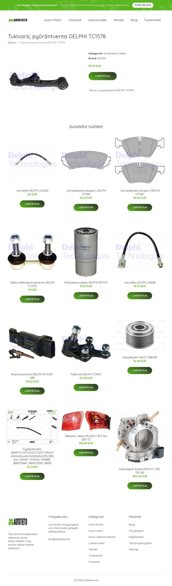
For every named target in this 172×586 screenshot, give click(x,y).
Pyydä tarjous (143, 5)
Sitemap (133, 549)
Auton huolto (96, 524)
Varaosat (74, 20)
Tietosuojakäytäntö (140, 543)
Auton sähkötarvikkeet (102, 537)
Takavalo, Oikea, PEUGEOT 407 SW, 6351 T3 (86, 437)
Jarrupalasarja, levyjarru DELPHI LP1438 (86, 192)
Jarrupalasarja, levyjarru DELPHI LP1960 (140, 192)
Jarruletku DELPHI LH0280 (32, 190)
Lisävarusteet (97, 20)
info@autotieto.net (59, 539)
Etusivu (12, 42)
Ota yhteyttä (136, 530)
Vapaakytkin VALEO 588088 (139, 357)
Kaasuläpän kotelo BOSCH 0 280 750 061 (139, 470)
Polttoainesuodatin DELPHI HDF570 (86, 282)
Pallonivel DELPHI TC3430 (86, 374)
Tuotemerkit (152, 20)
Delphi (122, 53)
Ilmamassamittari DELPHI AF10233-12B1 (32, 376)
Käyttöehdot (136, 537)
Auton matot (53, 20)
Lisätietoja (102, 76)
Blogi (134, 20)
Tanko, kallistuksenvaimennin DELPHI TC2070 (32, 284)
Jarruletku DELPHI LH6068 (140, 282)
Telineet (118, 20)
